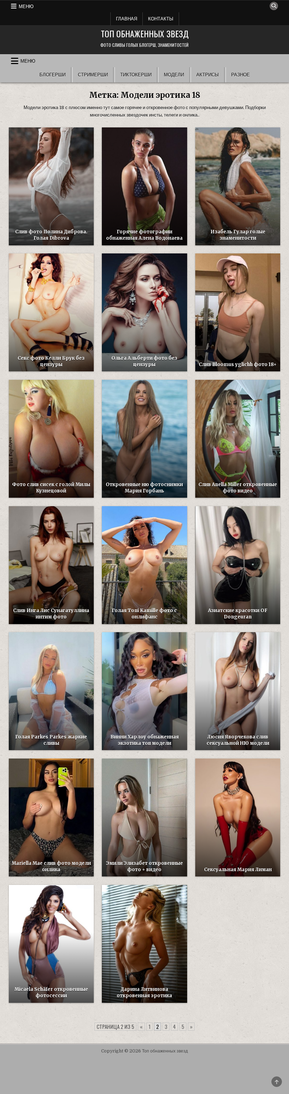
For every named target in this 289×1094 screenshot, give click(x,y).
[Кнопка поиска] (274, 6)
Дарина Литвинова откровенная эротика (144, 992)
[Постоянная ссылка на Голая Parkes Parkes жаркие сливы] (51, 691)
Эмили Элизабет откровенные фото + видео (144, 866)
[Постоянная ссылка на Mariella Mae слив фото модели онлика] (51, 817)
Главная (126, 18)
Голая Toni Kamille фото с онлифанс (144, 614)
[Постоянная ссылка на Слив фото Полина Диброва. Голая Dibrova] (51, 186)
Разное (240, 74)
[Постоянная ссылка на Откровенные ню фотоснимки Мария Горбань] (144, 439)
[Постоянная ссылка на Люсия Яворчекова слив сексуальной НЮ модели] (237, 691)
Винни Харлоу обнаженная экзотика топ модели (144, 740)
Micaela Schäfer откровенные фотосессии (51, 992)
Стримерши (93, 74)
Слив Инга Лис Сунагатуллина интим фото (51, 614)
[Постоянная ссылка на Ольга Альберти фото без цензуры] (144, 312)
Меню (26, 6)
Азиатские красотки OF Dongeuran (238, 614)
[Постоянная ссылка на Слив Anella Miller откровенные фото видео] (237, 439)
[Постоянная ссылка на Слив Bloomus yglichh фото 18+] (237, 312)
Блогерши (52, 74)
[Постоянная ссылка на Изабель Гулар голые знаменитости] (237, 186)
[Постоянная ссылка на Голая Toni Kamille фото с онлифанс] (144, 565)
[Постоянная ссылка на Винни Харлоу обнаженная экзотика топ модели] (144, 691)
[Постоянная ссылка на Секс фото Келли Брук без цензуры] (51, 312)
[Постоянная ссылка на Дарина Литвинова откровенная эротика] (144, 944)
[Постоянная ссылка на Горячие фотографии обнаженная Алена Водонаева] (144, 186)
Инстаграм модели (251, 392)
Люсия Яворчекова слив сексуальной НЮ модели (238, 740)
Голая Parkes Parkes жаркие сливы (51, 740)
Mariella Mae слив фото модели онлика (51, 866)
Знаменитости (226, 140)
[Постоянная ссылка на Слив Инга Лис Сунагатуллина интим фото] (51, 565)
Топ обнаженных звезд (145, 33)
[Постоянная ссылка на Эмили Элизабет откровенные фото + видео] (144, 817)
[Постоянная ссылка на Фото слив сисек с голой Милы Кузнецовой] (51, 439)
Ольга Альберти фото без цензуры (144, 361)
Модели (174, 74)
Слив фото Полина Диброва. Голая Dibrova (51, 235)
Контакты (160, 18)
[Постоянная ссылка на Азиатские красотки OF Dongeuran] (237, 565)
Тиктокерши (136, 74)
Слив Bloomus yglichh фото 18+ (238, 364)
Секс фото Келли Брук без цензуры (51, 361)
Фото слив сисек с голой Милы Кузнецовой (51, 488)
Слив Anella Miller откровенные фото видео (237, 488)
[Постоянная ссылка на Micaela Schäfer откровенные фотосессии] (51, 944)
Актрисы (207, 74)
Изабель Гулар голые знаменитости (237, 235)
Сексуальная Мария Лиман (238, 870)
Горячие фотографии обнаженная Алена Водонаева (144, 235)
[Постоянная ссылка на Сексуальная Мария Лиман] (237, 817)
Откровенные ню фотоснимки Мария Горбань (144, 488)
